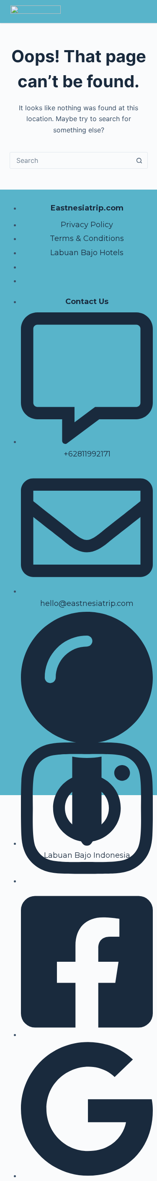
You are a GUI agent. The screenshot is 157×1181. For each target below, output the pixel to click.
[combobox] (70, 160)
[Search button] (139, 160)
